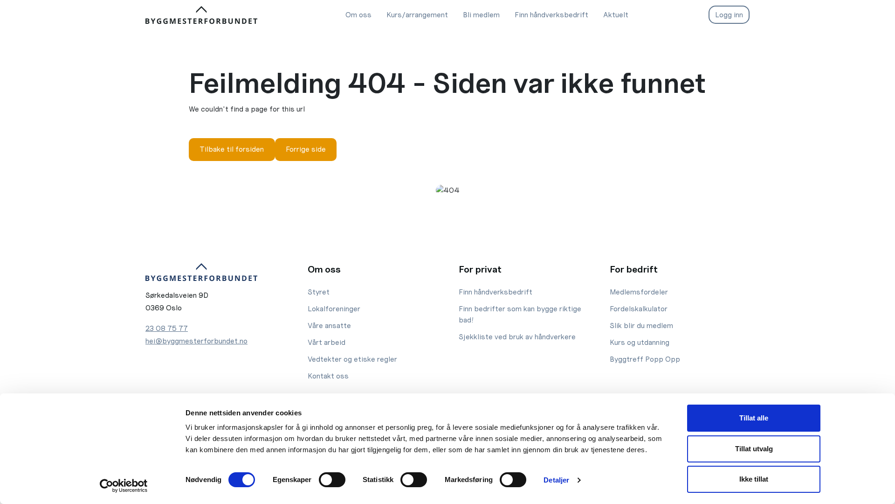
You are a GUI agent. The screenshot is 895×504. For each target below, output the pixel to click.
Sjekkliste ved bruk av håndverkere (517, 336)
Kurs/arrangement (417, 14)
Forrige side (306, 149)
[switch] (332, 479)
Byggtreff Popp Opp (645, 359)
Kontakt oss (328, 375)
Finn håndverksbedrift (551, 14)
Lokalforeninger (334, 308)
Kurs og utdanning (639, 342)
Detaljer (556, 480)
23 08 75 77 (166, 328)
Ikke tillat (753, 479)
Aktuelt (615, 14)
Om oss (358, 14)
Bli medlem (481, 14)
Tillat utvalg (754, 449)
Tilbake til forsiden (232, 149)
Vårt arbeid (326, 342)
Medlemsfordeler (639, 291)
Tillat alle (753, 418)
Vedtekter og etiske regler (352, 359)
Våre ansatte (329, 325)
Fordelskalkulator (639, 308)
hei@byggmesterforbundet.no (196, 340)
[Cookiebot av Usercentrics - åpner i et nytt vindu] (124, 486)
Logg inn (729, 14)
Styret (319, 291)
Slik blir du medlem (641, 325)
